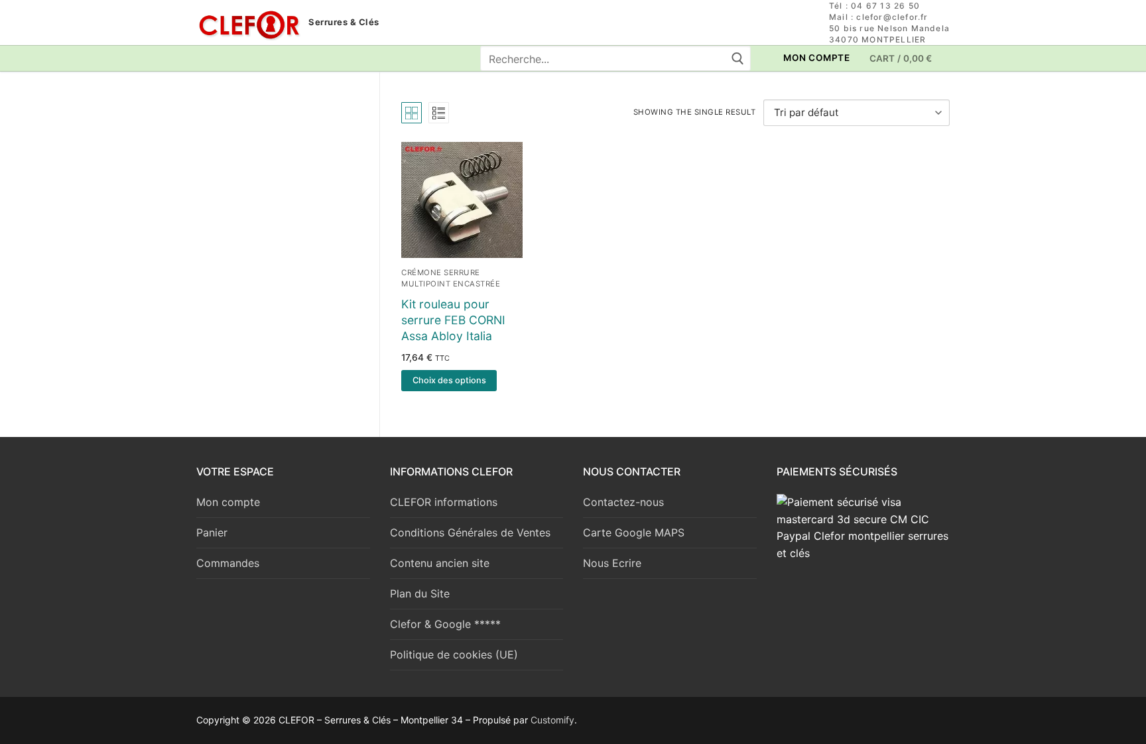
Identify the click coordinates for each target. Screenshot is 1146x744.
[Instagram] (231, 58)
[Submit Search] (737, 58)
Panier (211, 532)
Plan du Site (420, 593)
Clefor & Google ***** (445, 624)
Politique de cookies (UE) (454, 654)
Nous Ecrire (612, 563)
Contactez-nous (623, 502)
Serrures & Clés (343, 22)
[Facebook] (206, 58)
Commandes (227, 563)
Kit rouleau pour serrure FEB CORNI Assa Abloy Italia (453, 320)
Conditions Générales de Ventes (470, 532)
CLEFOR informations (443, 502)
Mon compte (228, 502)
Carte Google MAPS (633, 532)
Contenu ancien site (439, 563)
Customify (552, 719)
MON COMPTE (815, 57)
